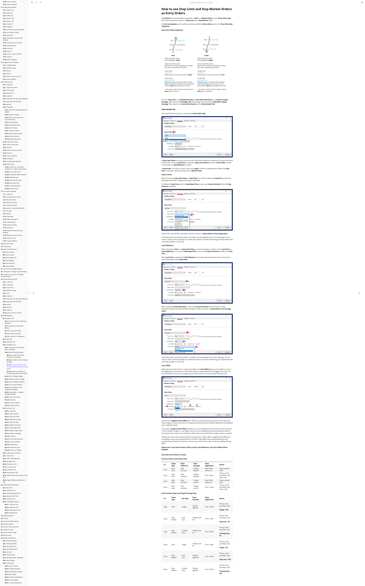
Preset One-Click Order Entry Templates (14, 348)
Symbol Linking (9, 68)
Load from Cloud (12, 397)
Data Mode (10, 574)
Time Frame (8, 90)
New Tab (7, 339)
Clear (6, 293)
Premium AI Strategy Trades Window (14, 272)
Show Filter (8, 216)
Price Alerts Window (8, 191)
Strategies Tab (9, 345)
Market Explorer (7, 516)
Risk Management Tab (11, 493)
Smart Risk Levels (10, 142)
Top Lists (7, 552)
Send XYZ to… (9, 93)
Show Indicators (12, 136)
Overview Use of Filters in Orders (173, 455)
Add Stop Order (12, 416)
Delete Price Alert (10, 202)
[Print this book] (362, 2)
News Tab (8, 13)
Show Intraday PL (10, 219)
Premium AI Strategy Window (11, 269)
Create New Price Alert (12, 197)
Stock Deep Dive (9, 546)
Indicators (8, 159)
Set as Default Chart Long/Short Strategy (13, 388)
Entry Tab (7, 488)
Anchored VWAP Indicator (15, 174)
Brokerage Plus (7, 315)
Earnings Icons (12, 183)
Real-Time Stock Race (9, 249)
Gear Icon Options (13, 450)
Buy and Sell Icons (13, 180)
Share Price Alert (10, 205)
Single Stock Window (8, 7)
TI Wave (4, 518)
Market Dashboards (8, 538)
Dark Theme (11, 128)
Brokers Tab (8, 318)
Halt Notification (12, 186)
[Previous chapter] (33, 293)
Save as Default (10, 4)
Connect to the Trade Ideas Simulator (16, 322)
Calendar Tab (9, 470)
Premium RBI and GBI (9, 279)
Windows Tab (9, 342)
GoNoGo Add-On (7, 524)
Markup (7, 104)
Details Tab (8, 10)
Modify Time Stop (12, 425)
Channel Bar (6, 246)
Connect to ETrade (13, 331)
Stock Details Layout (13, 571)
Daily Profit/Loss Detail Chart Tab (14, 481)
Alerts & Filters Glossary (9, 527)
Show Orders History (13, 133)
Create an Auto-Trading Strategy (17, 361)
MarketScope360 (10, 541)
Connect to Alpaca (13, 333)
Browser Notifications (14, 577)
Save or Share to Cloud (12, 54)
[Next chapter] (359, 293)
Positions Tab (9, 408)
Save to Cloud (9, 238)
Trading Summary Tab (11, 453)
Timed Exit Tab (9, 490)
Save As (7, 57)
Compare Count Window (10, 62)
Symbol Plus (11, 444)
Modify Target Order (13, 430)
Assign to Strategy (13, 433)
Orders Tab (8, 456)
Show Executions (13, 139)
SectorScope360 (9, 544)
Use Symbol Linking (11, 32)
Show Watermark (12, 125)
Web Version (6, 535)
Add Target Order (13, 428)
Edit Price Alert (9, 200)
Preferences (8, 563)
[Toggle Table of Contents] (32, 2)
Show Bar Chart (12, 447)
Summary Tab (9, 499)
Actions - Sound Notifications (14, 208)
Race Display (8, 266)
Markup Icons (12, 177)
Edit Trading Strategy (14, 376)
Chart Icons (8, 164)
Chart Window (6, 82)
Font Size (8, 48)
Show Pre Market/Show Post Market (16, 111)
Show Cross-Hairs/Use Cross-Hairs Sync (14, 118)
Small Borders (9, 46)
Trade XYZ (8, 24)
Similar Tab (8, 21)
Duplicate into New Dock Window (13, 39)
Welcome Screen (7, 244)
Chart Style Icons (13, 172)
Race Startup (8, 252)
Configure (7, 27)
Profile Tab (8, 16)
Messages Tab (9, 461)
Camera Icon (11, 188)
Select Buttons (12, 405)
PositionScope (9, 555)
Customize (8, 285)
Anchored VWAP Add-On (10, 521)
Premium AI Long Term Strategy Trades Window (12, 275)
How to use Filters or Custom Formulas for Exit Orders (17, 372)
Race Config (8, 255)
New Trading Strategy (14, 352)
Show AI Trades (12, 131)
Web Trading (8, 560)
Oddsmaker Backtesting (9, 485)
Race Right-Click (9, 258)
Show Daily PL (9, 222)
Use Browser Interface (12, 161)
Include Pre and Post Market (13, 30)
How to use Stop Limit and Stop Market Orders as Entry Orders (17, 367)
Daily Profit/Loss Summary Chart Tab (15, 476)
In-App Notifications (13, 583)
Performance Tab (10, 472)
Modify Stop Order (13, 419)
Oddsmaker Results (11, 502)
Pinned (7, 51)
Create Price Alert (10, 87)
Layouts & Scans (7, 530)
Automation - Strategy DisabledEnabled (14, 393)
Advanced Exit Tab (10, 496)
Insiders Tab (8, 18)
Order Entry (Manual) (11, 458)
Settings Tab (11, 513)
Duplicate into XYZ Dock (12, 43)
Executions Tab (10, 464)
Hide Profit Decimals (14, 439)
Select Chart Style (10, 145)
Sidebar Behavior (12, 569)
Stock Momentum (10, 549)
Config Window (9, 65)
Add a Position (11, 414)
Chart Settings (11, 580)
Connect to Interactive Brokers (14, 327)
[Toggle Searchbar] (40, 2)
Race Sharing (9, 263)
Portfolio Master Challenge (13, 558)
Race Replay (8, 260)
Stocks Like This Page (9, 532)
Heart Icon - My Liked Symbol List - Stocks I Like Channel (16, 168)
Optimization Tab (12, 510)
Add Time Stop (12, 422)
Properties (8, 107)
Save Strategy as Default (15, 382)
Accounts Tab (9, 467)
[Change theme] (36, 2)
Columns (7, 211)
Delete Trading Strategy (14, 379)
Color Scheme (11, 566)
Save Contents (9, 2)
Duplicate (8, 35)
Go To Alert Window (13, 385)
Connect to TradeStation (15, 336)
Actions (7, 304)
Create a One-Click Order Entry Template (15, 356)
